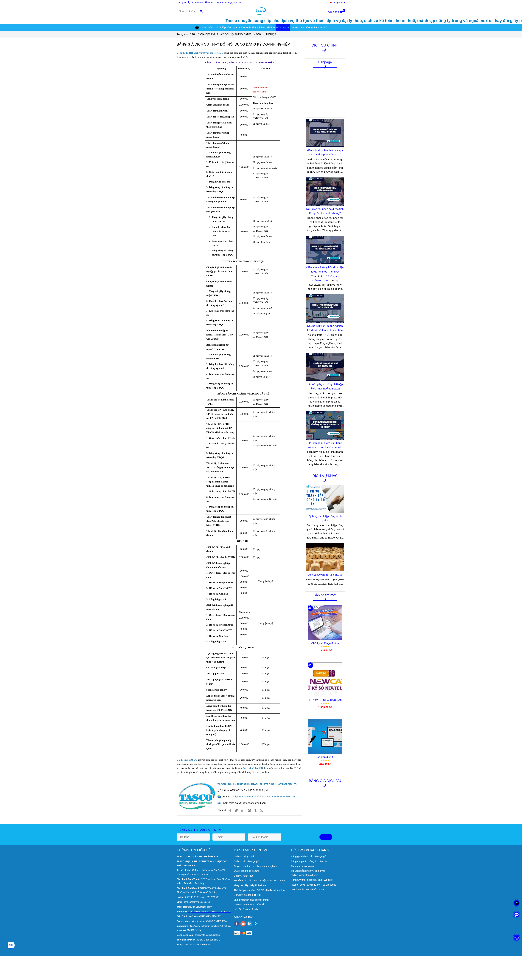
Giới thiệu (207, 27)
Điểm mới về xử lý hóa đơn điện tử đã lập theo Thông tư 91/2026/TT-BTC (325, 270)
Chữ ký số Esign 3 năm (325, 643)
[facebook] (236, 923)
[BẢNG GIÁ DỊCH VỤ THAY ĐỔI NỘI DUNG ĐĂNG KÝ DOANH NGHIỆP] (261, 11)
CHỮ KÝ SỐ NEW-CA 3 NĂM (325, 700)
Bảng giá (281, 27)
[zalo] (256, 923)
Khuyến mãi (308, 27)
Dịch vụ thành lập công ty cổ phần (325, 518)
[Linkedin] (243, 810)
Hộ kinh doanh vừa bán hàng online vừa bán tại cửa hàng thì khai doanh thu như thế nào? (325, 445)
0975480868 (197, 2)
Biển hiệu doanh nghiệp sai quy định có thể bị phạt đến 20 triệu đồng (325, 153)
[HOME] (197, 27)
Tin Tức (294, 27)
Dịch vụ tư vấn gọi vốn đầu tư (325, 574)
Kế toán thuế (246, 27)
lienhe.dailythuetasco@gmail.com (225, 2)
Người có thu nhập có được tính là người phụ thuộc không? (325, 211)
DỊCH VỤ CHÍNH (325, 45)
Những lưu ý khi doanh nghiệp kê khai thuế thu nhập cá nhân (325, 327)
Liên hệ (322, 27)
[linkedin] (249, 923)
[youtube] (243, 923)
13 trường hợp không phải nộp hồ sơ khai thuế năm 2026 (325, 386)
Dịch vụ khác (265, 27)
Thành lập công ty (225, 27)
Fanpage (325, 62)
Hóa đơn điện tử (325, 757)
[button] (338, 2)
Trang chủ (183, 34)
